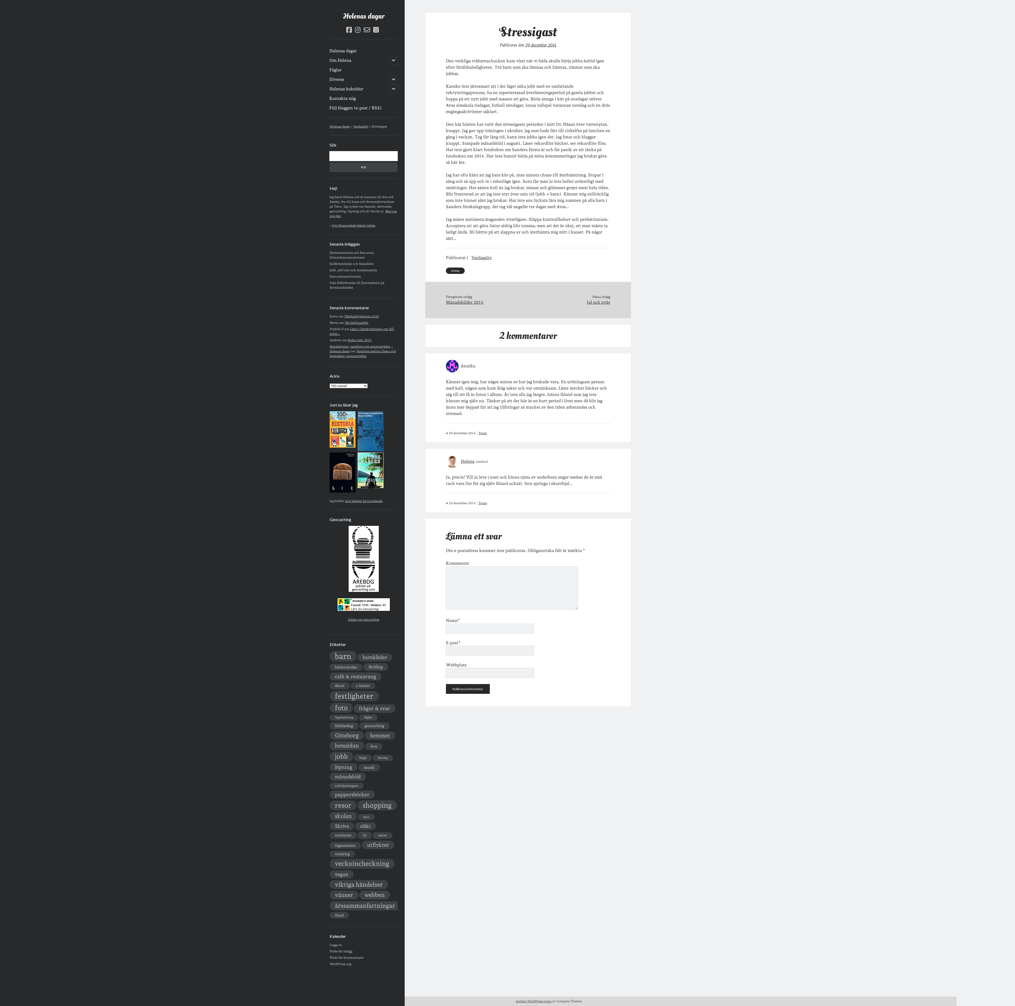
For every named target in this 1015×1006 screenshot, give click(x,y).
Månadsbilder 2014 (464, 302)
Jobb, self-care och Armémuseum (353, 270)
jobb (341, 756)
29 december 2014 (540, 45)
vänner (344, 895)
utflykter (378, 845)
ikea (373, 746)
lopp (363, 757)
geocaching (374, 725)
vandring (342, 854)
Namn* (453, 620)
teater (382, 835)
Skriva (342, 826)
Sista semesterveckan (345, 276)
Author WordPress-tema (533, 1001)
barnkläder (375, 657)
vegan (341, 874)
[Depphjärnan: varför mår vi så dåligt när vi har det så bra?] (371, 487)
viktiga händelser (359, 884)
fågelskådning (344, 717)
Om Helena (340, 60)
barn (343, 656)
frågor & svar (374, 708)
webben (375, 895)
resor (343, 805)
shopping (377, 805)
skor (366, 817)
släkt (365, 826)
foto (341, 708)
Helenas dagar (363, 16)
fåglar (368, 717)
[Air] (343, 491)
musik (369, 767)
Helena (467, 461)
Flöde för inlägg (341, 951)
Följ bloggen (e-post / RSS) (355, 107)
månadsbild (348, 776)
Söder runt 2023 (359, 340)
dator (340, 685)
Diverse (336, 79)
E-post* (453, 642)
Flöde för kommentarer (347, 958)
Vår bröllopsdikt (356, 323)
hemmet (380, 735)
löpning (343, 767)
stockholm (343, 835)
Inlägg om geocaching (363, 619)
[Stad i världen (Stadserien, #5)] (371, 450)
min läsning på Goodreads (363, 501)
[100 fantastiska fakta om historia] (343, 446)
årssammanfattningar (365, 905)
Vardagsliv (481, 257)
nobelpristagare (346, 786)
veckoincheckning (362, 863)
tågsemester (345, 845)
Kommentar (457, 563)
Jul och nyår (598, 302)
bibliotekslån (346, 667)
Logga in (336, 945)
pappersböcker (352, 794)
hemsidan (347, 745)
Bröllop (375, 667)
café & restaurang (355, 676)
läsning (383, 758)
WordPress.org (340, 964)
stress (455, 271)
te (365, 835)
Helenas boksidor (346, 88)
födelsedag (344, 725)
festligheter (354, 696)
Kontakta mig (342, 98)
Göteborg (347, 735)
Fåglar (335, 69)
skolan (343, 816)
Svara (483, 433)
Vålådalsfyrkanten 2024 (361, 316)
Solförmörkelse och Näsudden (351, 264)
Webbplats (456, 664)
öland (339, 915)
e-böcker (363, 686)
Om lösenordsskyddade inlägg (353, 225)
